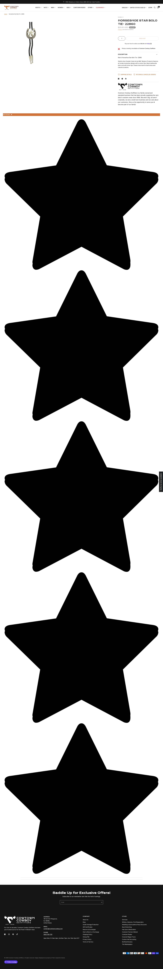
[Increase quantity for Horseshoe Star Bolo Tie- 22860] (124, 38)
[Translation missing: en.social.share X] (123, 79)
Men (52, 7)
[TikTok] (18, 934)
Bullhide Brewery (127, 942)
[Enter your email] (101, 902)
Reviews (7, 114)
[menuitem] (38, 7)
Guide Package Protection (91, 924)
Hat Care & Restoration (129, 929)
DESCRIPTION (122, 54)
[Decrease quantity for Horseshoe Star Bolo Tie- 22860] (119, 38)
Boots (37, 7)
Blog (84, 922)
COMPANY (86, 916)
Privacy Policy (87, 939)
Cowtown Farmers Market (130, 932)
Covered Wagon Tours (129, 937)
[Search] (154, 7)
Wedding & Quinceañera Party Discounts (134, 924)
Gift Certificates (87, 927)
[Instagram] (10, 934)
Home (5, 14)
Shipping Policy (87, 934)
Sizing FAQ (86, 937)
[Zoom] (55, 20)
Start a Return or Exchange (91, 932)
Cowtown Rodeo (79, 7)
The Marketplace (127, 944)
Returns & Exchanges (89, 929)
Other (90, 7)
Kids (68, 7)
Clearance (100, 7)
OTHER (124, 916)
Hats (45, 7)
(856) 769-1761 (48, 934)
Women (60, 7)
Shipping (120, 29)
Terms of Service (88, 942)
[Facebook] (6, 934)
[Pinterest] (14, 934)
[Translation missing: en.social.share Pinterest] (126, 79)
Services (124, 919)
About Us (85, 919)
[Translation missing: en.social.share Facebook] (119, 79)
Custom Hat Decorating (129, 939)
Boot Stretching (127, 927)
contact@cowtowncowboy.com (53, 928)
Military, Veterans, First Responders (133, 922)
